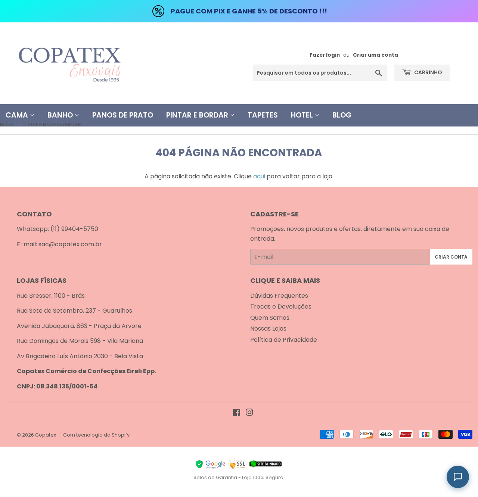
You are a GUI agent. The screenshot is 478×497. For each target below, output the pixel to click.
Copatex (45, 434)
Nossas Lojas (268, 328)
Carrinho (427, 72)
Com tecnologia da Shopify (96, 434)
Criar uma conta (375, 55)
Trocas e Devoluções (280, 306)
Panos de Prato (122, 115)
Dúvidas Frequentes (279, 295)
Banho (61, 115)
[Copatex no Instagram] (249, 413)
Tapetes (263, 115)
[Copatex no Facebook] (236, 413)
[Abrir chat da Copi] (458, 477)
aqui (259, 176)
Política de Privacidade (283, 339)
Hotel (303, 115)
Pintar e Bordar (198, 115)
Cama (18, 115)
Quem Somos (269, 317)
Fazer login (325, 55)
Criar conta (451, 257)
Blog (341, 115)
